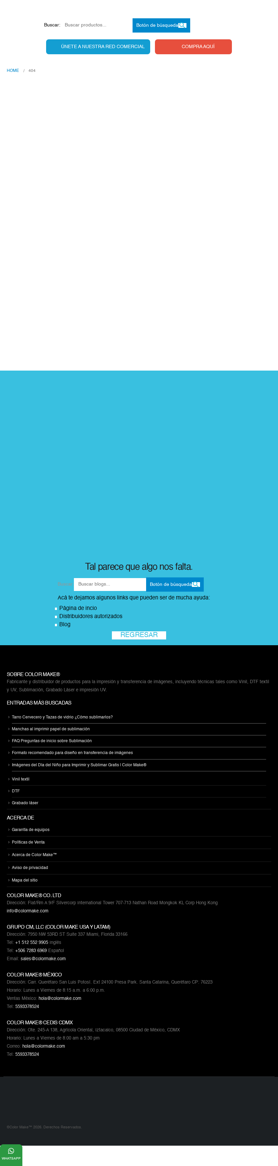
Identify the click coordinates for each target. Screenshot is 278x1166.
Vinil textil (20, 779)
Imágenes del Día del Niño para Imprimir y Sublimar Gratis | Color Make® (79, 765)
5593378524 (27, 1007)
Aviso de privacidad (30, 868)
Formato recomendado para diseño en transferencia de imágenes (72, 753)
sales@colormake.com (43, 959)
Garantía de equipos (30, 830)
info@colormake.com (27, 911)
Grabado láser (25, 803)
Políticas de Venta (28, 843)
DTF (16, 791)
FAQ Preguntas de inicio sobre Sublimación (52, 741)
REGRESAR (139, 635)
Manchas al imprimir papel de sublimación (51, 729)
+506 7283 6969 (31, 951)
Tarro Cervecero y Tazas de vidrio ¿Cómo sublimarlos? (62, 717)
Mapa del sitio (25, 880)
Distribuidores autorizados (90, 616)
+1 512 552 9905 (31, 943)
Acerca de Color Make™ (34, 855)
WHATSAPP (11, 1158)
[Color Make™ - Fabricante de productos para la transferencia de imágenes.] (20, 1105)
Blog (65, 625)
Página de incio (78, 608)
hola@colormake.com (60, 998)
